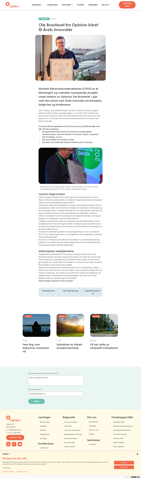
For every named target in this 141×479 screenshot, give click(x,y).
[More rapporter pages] (72, 4)
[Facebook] (8, 444)
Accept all (124, 463)
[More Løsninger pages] (42, 4)
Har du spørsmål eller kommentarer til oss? (43, 373)
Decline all (124, 467)
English (5, 454)
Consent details (8, 471)
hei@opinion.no (15, 430)
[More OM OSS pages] (109, 4)
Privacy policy (22, 471)
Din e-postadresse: (35, 389)
